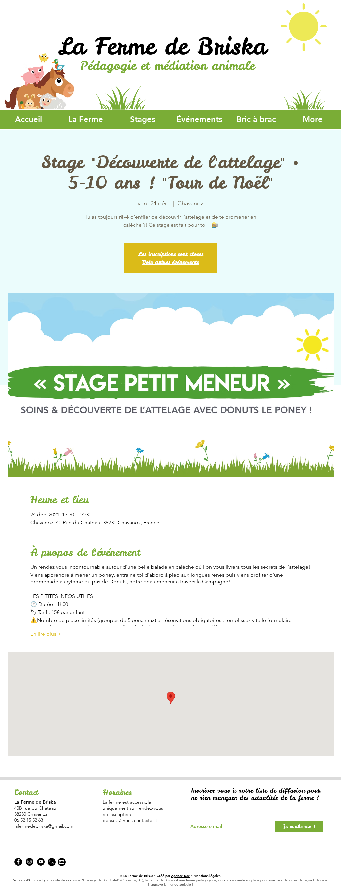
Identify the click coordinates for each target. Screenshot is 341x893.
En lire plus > (45, 634)
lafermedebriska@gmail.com (43, 826)
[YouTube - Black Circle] (41, 862)
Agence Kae (180, 876)
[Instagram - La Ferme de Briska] (29, 862)
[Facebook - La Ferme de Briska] (18, 862)
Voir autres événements (170, 262)
